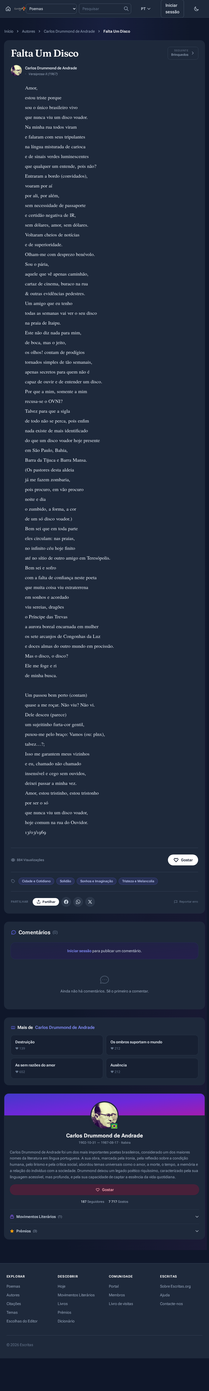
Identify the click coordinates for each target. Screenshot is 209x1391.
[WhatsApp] (78, 902)
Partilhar (48, 902)
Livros (63, 1303)
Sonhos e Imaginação (96, 881)
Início (8, 31)
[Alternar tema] (196, 9)
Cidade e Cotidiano (36, 881)
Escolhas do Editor (22, 1321)
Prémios (64, 1312)
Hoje (61, 1286)
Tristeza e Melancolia (138, 881)
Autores (28, 31)
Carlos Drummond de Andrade (69, 31)
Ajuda (165, 1295)
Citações (14, 1303)
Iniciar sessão (79, 951)
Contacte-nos (171, 1303)
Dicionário (66, 1321)
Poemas (13, 1286)
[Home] (8, 9)
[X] (90, 902)
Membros (117, 1295)
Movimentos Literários (76, 1295)
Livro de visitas (121, 1303)
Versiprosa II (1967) (42, 74)
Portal (114, 1286)
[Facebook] (66, 902)
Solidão (65, 881)
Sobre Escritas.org (175, 1286)
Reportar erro (188, 901)
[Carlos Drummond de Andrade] (16, 70)
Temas (12, 1312)
